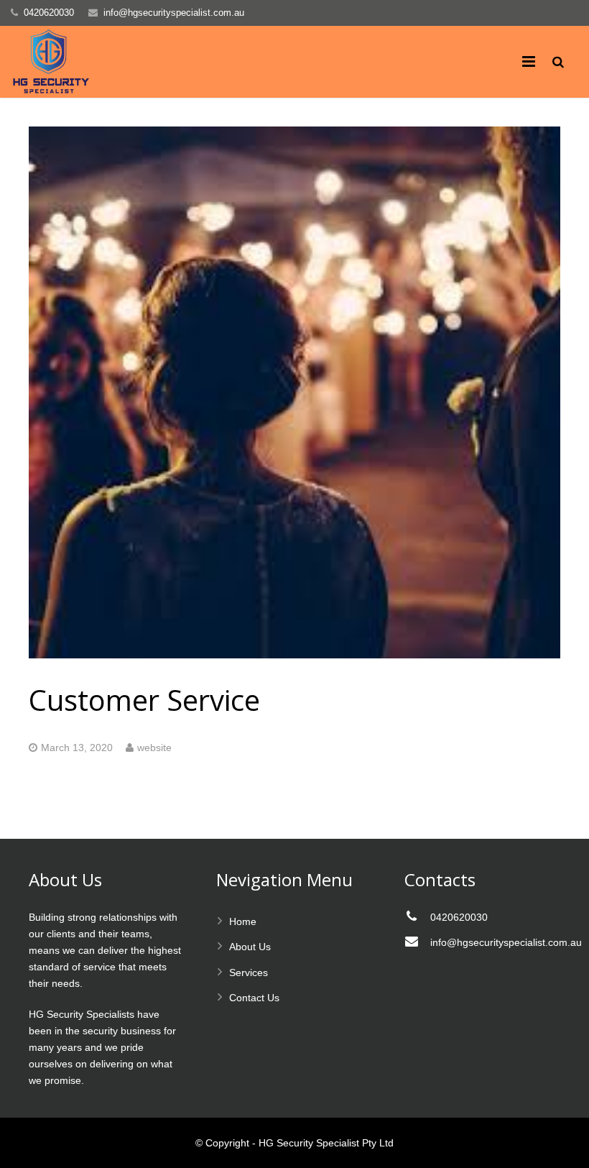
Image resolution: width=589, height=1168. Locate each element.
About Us (250, 946)
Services (248, 972)
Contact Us (254, 997)
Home (242, 921)
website (154, 747)
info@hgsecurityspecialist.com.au (173, 12)
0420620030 (49, 12)
